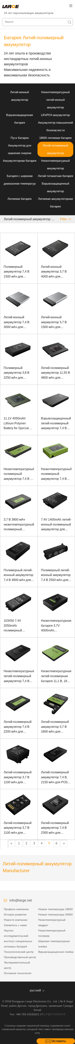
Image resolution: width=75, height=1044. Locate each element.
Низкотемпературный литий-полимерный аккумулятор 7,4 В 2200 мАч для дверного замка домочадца (19, 676)
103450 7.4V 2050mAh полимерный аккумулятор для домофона (16, 626)
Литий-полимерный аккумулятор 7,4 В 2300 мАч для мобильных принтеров (55, 828)
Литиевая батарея (20, 198)
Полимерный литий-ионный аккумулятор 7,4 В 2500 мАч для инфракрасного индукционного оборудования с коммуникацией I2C (56, 575)
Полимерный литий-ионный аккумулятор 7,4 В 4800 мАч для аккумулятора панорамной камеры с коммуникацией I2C (19, 575)
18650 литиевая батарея (55, 137)
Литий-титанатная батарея (55, 176)
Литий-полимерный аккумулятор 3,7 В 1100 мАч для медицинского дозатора (18, 828)
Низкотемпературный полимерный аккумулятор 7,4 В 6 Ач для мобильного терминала (19, 474)
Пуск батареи (20, 137)
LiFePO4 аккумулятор (55, 115)
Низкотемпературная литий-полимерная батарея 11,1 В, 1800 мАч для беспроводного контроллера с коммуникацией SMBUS (56, 676)
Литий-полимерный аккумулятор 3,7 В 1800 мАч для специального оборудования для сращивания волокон (56, 727)
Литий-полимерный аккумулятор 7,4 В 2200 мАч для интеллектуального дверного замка (18, 727)
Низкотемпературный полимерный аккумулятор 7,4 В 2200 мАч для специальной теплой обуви (56, 474)
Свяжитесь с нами (15, 925)
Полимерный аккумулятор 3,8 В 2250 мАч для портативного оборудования (16, 373)
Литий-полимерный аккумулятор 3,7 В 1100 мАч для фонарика (18, 778)
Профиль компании (16, 909)
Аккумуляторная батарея (19, 160)
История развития (15, 914)
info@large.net (20, 900)
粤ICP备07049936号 (53, 1014)
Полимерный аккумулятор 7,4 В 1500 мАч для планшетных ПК (16, 272)
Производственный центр (20, 957)
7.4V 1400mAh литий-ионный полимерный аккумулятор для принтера (56, 525)
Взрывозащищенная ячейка (55, 951)
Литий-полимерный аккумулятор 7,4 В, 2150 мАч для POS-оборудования (55, 778)
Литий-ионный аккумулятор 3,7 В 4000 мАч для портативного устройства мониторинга (54, 272)
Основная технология (17, 973)
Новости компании (15, 919)
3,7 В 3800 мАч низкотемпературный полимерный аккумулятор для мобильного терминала (19, 525)
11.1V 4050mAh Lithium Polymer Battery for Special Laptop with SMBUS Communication (17, 424)
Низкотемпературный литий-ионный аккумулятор (55, 99)
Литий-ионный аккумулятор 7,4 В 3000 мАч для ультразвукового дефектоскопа (16, 323)
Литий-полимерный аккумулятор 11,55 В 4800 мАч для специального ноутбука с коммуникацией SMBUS (55, 373)
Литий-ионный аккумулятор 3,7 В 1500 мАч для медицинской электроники (54, 323)
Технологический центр (18, 951)
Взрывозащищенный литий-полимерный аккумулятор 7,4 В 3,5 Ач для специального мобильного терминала (56, 424)
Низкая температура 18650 (55, 909)
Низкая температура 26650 (55, 914)
